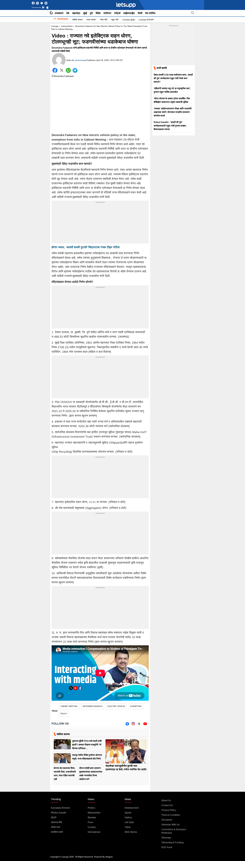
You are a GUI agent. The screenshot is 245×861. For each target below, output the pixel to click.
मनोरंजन (107, 13)
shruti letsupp (80, 60)
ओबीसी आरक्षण (77, 19)
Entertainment (132, 808)
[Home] (51, 13)
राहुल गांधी (114, 19)
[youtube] (145, 725)
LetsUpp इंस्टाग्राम (146, 19)
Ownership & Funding (172, 842)
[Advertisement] (100, 224)
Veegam (109, 857)
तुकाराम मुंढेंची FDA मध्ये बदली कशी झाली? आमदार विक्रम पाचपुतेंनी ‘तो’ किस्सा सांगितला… (87, 745)
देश (67, 13)
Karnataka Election (60, 808)
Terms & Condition (170, 815)
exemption (135, 706)
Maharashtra (94, 812)
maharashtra (66, 26)
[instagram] (133, 725)
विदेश (98, 13)
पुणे (91, 13)
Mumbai (92, 817)
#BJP (53, 817)
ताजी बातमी (162, 68)
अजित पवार (55, 827)
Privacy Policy (168, 810)
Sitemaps (166, 837)
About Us (166, 800)
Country (92, 827)
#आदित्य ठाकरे (57, 832)
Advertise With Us (170, 824)
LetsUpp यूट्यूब (128, 19)
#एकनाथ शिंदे (56, 822)
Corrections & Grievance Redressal (173, 831)
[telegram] (74, 70)
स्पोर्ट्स (117, 13)
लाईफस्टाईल (129, 13)
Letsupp (54, 26)
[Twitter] (61, 70)
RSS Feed (166, 847)
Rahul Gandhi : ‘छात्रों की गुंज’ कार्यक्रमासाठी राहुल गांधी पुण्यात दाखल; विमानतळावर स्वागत (170, 125)
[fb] (127, 725)
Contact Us (167, 805)
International (94, 832)
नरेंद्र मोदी (103, 19)
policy (63, 714)
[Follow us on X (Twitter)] (139, 725)
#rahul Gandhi (58, 812)
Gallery (128, 817)
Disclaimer (166, 820)
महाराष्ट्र (76, 13)
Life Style (129, 822)
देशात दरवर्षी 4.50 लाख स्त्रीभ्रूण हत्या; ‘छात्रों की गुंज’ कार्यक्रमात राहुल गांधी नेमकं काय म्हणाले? (173, 78)
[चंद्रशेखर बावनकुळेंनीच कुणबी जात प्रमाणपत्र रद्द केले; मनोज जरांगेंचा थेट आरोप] (126, 751)
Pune (90, 822)
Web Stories (131, 832)
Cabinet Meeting (69, 706)
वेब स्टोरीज (150, 13)
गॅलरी (140, 13)
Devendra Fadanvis (93, 706)
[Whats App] (68, 70)
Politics (91, 808)
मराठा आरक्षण (91, 19)
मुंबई (85, 13)
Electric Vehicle (116, 706)
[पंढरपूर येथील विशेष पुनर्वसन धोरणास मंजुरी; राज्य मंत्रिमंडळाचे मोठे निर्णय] (62, 758)
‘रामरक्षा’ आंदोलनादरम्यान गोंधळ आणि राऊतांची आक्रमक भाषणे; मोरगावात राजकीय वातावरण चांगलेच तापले (173, 112)
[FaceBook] (54, 70)
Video (128, 827)
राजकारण (59, 13)
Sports (128, 812)
